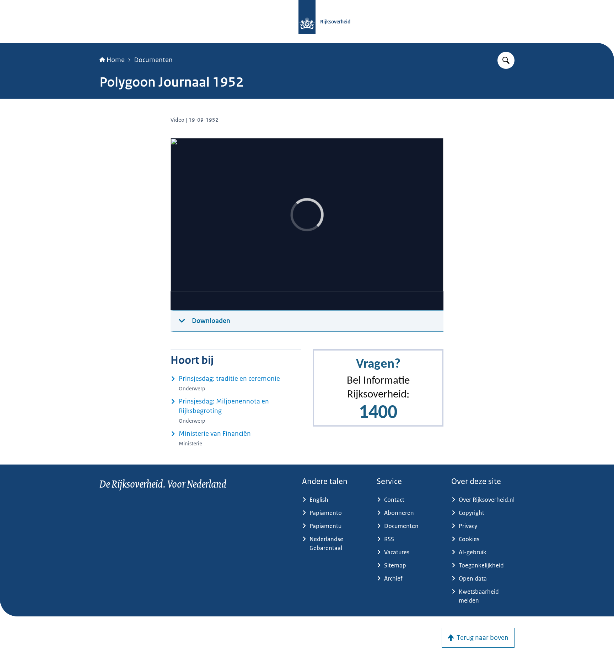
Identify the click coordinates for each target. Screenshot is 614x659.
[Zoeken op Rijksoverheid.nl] (506, 60)
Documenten (153, 60)
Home (116, 60)
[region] (307, 224)
